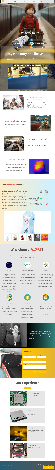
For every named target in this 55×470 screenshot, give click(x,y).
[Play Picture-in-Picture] (43, 87)
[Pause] (9, 87)
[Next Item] (49, 222)
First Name (25, 355)
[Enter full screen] (45, 87)
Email (24, 359)
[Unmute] (11, 87)
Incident (18, 90)
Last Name (39, 355)
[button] (14, 1)
